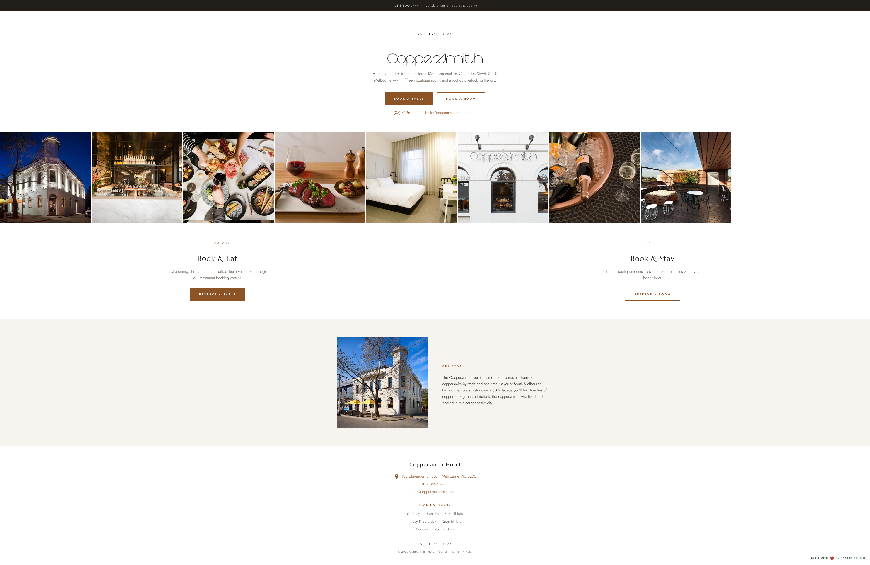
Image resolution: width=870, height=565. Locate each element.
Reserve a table (217, 294)
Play (433, 34)
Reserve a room (652, 294)
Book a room (461, 99)
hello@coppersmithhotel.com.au (450, 112)
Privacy (467, 551)
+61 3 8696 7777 (405, 5)
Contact (443, 551)
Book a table (409, 99)
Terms (455, 551)
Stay (447, 34)
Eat (421, 34)
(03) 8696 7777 (407, 112)
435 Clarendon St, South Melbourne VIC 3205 (438, 476)
